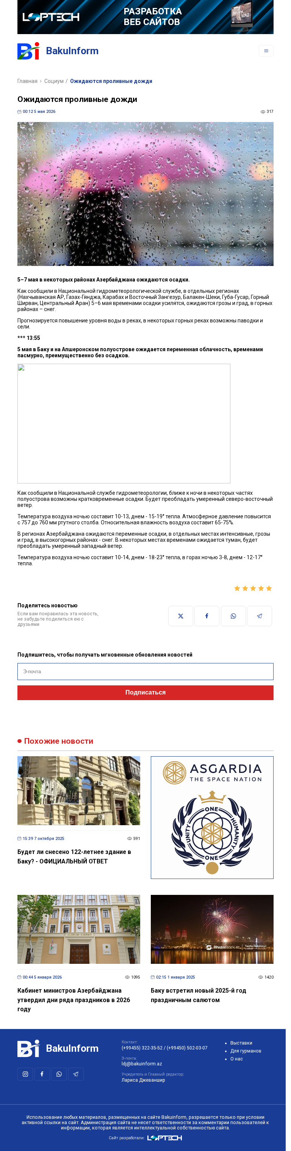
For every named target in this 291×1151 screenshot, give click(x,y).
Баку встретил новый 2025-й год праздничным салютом (198, 995)
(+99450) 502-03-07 (187, 1048)
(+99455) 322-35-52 (142, 1048)
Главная (27, 81)
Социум (54, 81)
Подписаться (145, 692)
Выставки (241, 1043)
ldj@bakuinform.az (142, 1064)
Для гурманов (245, 1051)
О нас (236, 1059)
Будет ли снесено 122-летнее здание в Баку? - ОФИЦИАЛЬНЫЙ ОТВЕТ (74, 856)
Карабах (113, 297)
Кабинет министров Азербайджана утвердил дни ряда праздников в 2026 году (73, 1000)
